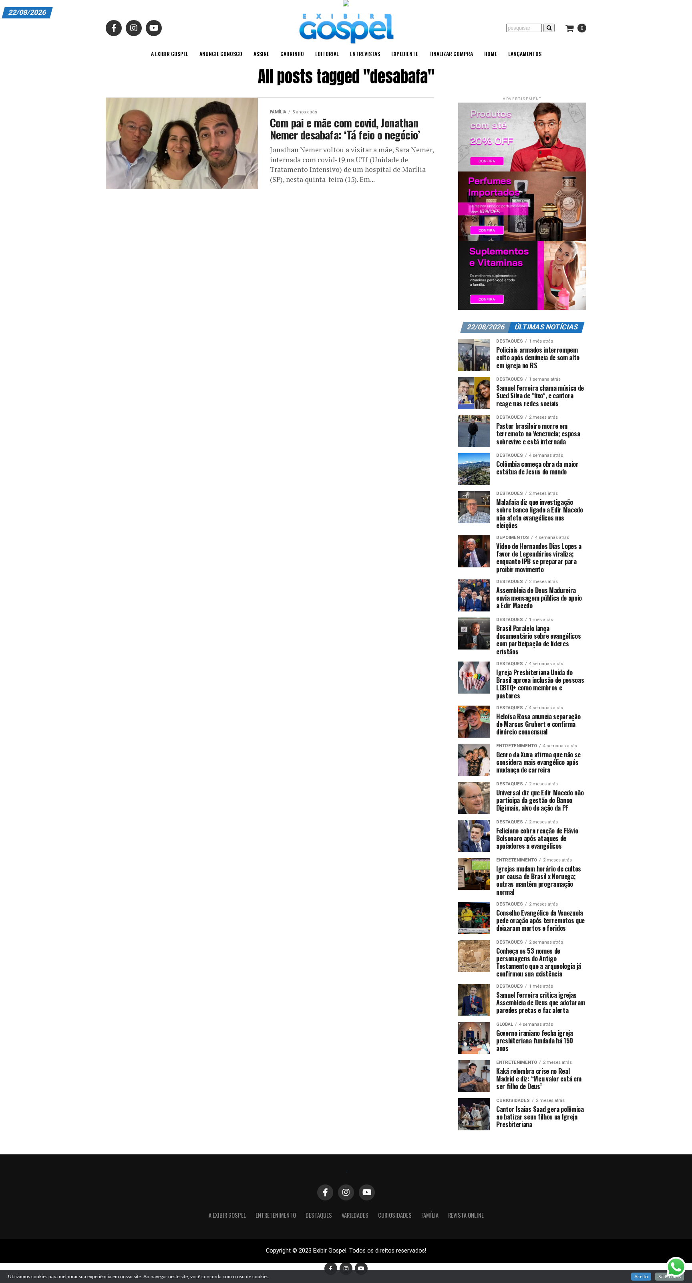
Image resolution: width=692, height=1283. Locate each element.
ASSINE (261, 53)
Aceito (641, 1276)
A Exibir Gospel (169, 53)
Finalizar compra (451, 53)
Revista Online (466, 1215)
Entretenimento (275, 1215)
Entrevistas (365, 53)
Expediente (404, 53)
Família (430, 1215)
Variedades (355, 1215)
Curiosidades (395, 1215)
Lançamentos (524, 53)
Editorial (327, 53)
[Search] (549, 28)
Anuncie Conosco (220, 53)
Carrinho (292, 53)
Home (490, 53)
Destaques (319, 1215)
